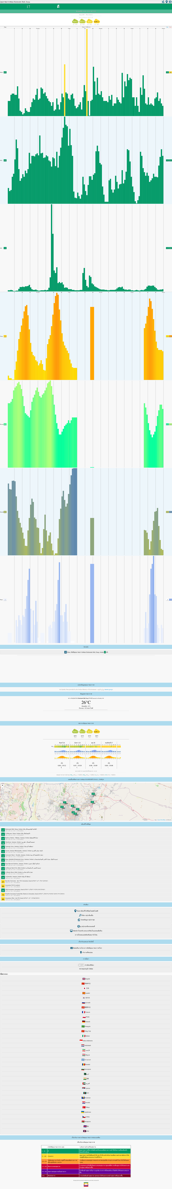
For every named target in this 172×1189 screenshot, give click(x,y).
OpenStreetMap (162, 820)
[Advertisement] (54, 668)
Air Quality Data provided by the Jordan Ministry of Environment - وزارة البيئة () (86, 689)
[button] (72, 807)
